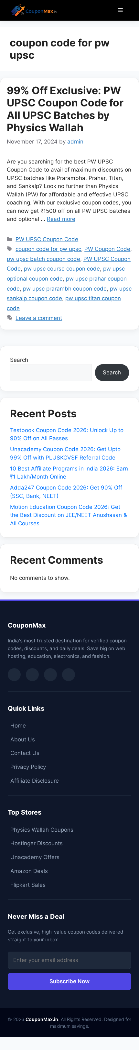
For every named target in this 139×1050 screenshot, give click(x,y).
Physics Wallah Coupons (41, 830)
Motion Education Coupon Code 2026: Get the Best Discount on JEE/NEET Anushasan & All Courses (68, 515)
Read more (61, 219)
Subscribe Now (69, 981)
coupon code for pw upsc (48, 249)
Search (19, 360)
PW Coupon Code (107, 249)
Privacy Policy (28, 767)
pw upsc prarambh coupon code (65, 288)
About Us (22, 739)
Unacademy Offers (34, 857)
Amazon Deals (29, 871)
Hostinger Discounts (36, 843)
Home (18, 725)
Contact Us (24, 753)
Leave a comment (39, 318)
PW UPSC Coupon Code (47, 239)
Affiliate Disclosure (34, 781)
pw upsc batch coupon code (43, 259)
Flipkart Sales (28, 885)
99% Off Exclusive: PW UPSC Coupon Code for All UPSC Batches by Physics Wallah (65, 109)
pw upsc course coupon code (62, 268)
